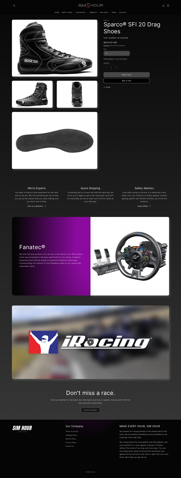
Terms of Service (72, 431)
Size (105, 49)
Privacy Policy (71, 442)
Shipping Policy (71, 435)
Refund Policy (71, 439)
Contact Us (70, 446)
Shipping (106, 45)
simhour (93, 472)
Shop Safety (143, 206)
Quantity (106, 63)
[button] (14, 5)
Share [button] (108, 87)
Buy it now (126, 81)
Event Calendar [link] (90, 410)
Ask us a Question (35, 206)
